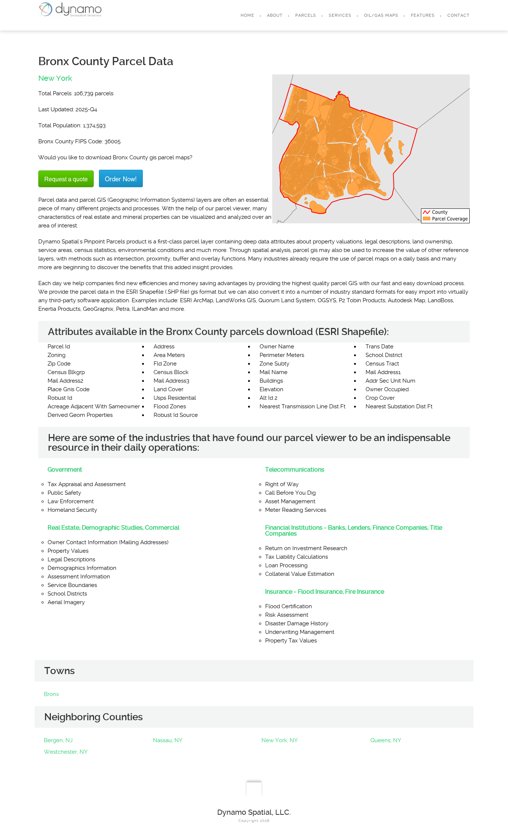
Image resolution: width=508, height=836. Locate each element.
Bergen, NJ (58, 740)
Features (423, 15)
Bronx (51, 694)
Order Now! (121, 178)
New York (55, 78)
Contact (458, 15)
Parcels (305, 15)
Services (340, 15)
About (275, 15)
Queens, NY (385, 740)
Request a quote (66, 179)
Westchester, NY (66, 752)
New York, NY (279, 740)
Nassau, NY (168, 740)
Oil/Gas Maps (381, 15)
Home (247, 15)
